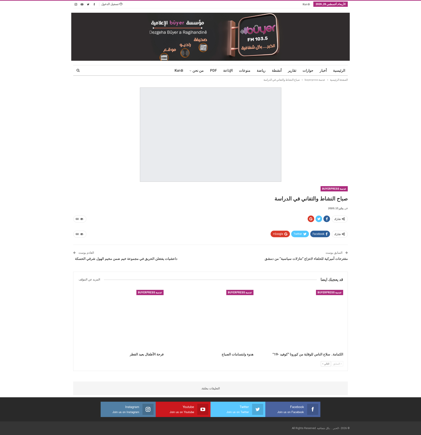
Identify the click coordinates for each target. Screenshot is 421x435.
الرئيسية (339, 70)
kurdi (306, 4)
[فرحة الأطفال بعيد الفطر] (121, 320)
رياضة (261, 70)
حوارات (308, 70)
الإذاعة (228, 70)
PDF (213, 70)
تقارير (292, 70)
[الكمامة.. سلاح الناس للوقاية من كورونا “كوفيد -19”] (300, 320)
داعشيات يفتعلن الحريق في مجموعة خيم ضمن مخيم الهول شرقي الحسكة (125, 259)
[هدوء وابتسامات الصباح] (210, 320)
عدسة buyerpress (334, 188)
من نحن (198, 70)
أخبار (323, 70)
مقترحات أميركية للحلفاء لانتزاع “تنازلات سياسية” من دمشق (306, 259)
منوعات (244, 70)
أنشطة (277, 70)
